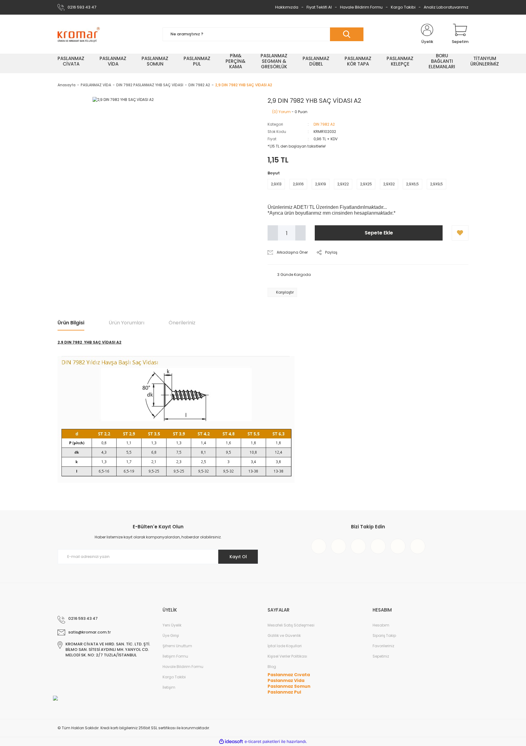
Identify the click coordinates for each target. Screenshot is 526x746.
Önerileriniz (182, 322)
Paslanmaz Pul (284, 692)
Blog (272, 666)
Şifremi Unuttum (177, 645)
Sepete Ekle (379, 232)
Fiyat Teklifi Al (319, 7)
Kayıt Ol (238, 557)
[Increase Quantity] (300, 233)
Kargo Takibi (403, 7)
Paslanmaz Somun (289, 686)
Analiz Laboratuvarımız (446, 7)
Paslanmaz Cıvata (289, 675)
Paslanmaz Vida (286, 680)
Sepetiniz (381, 656)
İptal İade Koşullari (285, 645)
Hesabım (381, 625)
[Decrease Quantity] (273, 233)
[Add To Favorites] (460, 233)
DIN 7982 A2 (324, 124)
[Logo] (79, 34)
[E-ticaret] (262, 741)
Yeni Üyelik (172, 625)
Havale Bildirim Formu (361, 7)
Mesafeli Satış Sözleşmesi (291, 625)
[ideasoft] (231, 741)
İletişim (169, 687)
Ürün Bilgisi (71, 322)
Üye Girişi (171, 635)
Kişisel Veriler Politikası (287, 656)
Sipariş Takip (384, 635)
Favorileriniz (383, 645)
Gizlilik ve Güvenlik (284, 635)
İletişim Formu (175, 656)
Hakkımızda (286, 7)
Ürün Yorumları (126, 322)
